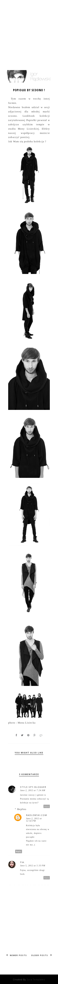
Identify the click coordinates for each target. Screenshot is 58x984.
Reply (46, 806)
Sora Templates (36, 979)
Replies (21, 809)
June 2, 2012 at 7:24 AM (32, 790)
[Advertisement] (29, 30)
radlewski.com (36, 815)
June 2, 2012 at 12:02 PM (34, 819)
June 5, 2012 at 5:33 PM (32, 865)
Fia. (22, 862)
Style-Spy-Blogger (33, 787)
